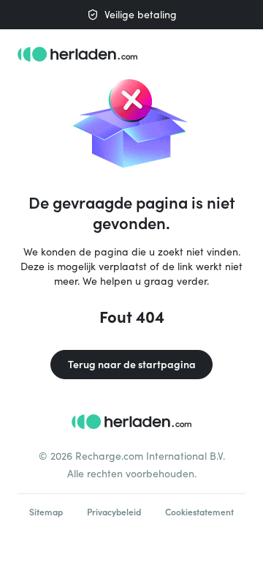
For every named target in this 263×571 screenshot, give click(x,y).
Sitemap (46, 512)
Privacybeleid (114, 512)
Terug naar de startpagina (132, 364)
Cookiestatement (199, 512)
